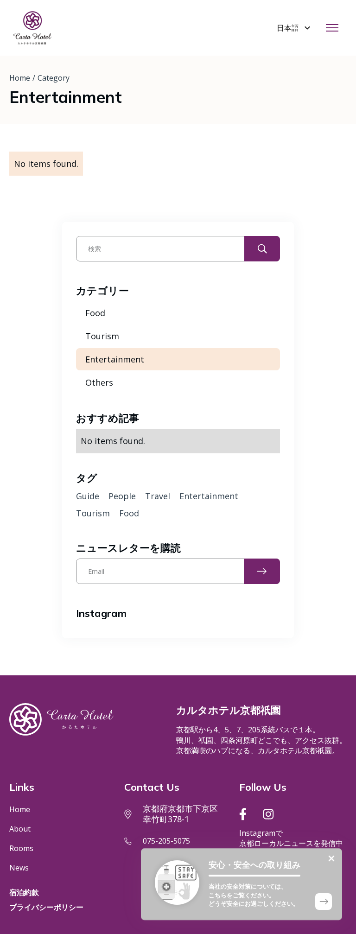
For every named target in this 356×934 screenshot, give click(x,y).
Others (99, 382)
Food (95, 312)
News (19, 868)
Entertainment (114, 359)
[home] (32, 28)
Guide (87, 496)
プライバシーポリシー (46, 907)
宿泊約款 (24, 892)
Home (19, 78)
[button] (295, 28)
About (20, 829)
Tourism (102, 336)
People (122, 496)
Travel (157, 496)
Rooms (21, 848)
